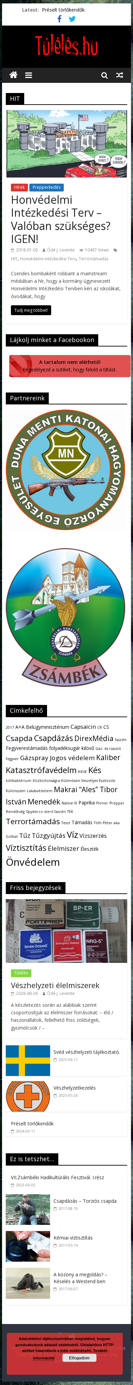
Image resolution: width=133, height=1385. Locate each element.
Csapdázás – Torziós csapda (85, 1201)
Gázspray (34, 757)
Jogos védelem (72, 757)
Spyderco (34, 811)
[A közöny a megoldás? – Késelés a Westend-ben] (30, 1271)
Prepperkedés (46, 187)
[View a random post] (119, 75)
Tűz (24, 835)
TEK (70, 811)
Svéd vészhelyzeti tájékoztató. (87, 1052)
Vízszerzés (93, 836)
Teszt (65, 822)
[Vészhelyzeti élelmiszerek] (66, 902)
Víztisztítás (26, 847)
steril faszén (55, 811)
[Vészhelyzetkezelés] (28, 1084)
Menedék (44, 801)
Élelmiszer (63, 848)
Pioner (102, 803)
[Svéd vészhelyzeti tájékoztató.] (28, 1049)
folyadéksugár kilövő (71, 748)
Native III (69, 803)
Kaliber (108, 757)
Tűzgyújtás (48, 835)
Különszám (16, 790)
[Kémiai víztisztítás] (30, 1234)
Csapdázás (53, 738)
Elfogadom (79, 1358)
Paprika (86, 802)
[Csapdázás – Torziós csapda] (30, 1198)
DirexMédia (94, 738)
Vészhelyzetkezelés (75, 1087)
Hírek (19, 187)
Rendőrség (15, 811)
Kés (94, 770)
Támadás (82, 822)
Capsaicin (83, 726)
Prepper (116, 803)
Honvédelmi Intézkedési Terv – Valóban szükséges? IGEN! (60, 219)
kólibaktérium (18, 780)
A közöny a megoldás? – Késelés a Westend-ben (80, 1277)
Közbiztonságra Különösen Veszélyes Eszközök (74, 780)
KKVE (82, 771)
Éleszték (89, 849)
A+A (20, 727)
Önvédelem (33, 862)
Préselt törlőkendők (63, 9)
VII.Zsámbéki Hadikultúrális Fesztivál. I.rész (57, 1177)
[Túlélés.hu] (13, 75)
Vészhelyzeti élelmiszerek (55, 985)
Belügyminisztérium (47, 727)
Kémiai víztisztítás (73, 1237)
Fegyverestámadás (27, 748)
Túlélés (21, 973)
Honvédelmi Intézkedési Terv (48, 259)
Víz (72, 834)
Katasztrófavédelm (41, 770)
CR (99, 727)
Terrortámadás (93, 259)
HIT (14, 259)
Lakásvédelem (40, 790)
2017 (10, 727)
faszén (121, 739)
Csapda (19, 738)
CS (106, 727)
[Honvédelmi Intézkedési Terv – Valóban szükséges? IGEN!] (66, 114)
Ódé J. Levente (61, 250)
